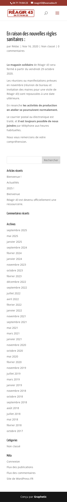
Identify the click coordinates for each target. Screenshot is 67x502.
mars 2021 (13, 333)
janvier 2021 (14, 339)
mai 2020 (12, 356)
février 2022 (14, 304)
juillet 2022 (13, 293)
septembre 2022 (17, 287)
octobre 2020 (15, 350)
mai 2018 (12, 419)
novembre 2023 (16, 264)
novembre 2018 (16, 390)
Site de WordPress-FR (20, 478)
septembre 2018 (17, 402)
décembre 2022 (16, 282)
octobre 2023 (15, 270)
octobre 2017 (15, 431)
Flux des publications (20, 467)
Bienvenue (13, 194)
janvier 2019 (14, 385)
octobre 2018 (15, 396)
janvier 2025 (14, 241)
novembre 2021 (16, 316)
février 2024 (14, 253)
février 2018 (14, 425)
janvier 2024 (14, 259)
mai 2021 (12, 328)
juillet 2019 (13, 373)
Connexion (13, 461)
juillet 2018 (13, 414)
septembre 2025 (17, 230)
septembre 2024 (17, 247)
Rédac (15, 46)
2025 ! (10, 188)
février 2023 (14, 276)
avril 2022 (13, 299)
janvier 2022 (14, 310)
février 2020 (14, 362)
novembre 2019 (16, 368)
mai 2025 (12, 236)
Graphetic (40, 496)
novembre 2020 (16, 345)
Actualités (13, 182)
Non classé (48, 46)
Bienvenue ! (14, 176)
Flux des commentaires (21, 473)
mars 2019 (13, 379)
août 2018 (13, 408)
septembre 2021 (17, 322)
